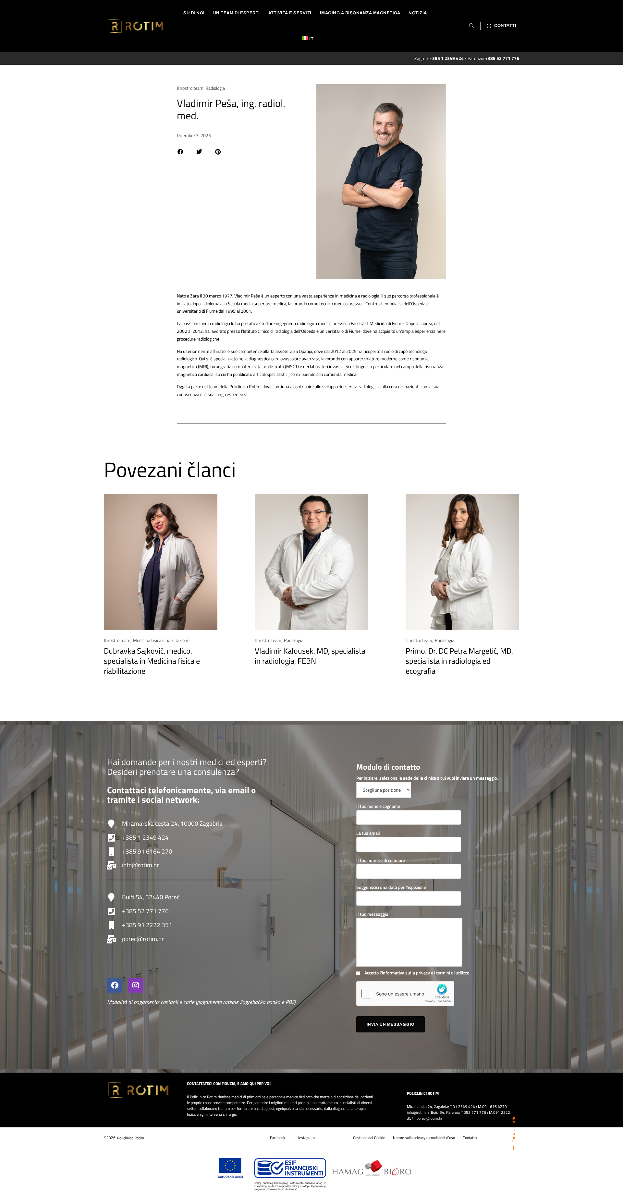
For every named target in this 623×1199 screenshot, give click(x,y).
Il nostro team (190, 88)
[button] (180, 152)
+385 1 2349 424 (145, 837)
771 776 (478, 1112)
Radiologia (215, 88)
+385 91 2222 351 (147, 924)
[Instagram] (135, 985)
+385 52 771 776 (145, 910)
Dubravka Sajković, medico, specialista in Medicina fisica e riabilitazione (152, 661)
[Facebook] (114, 985)
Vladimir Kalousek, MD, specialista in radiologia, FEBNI (310, 656)
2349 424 (466, 1106)
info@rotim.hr (140, 864)
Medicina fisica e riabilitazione (161, 640)
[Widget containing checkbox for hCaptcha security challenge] (405, 993)
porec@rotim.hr (143, 938)
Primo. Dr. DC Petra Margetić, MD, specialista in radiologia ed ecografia (459, 661)
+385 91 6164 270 (147, 851)
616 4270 (498, 1106)
